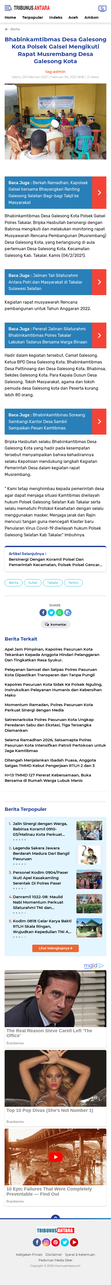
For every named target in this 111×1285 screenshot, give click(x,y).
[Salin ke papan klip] (68, 612)
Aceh (73, 17)
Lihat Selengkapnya (54, 948)
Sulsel (32, 583)
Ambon (91, 17)
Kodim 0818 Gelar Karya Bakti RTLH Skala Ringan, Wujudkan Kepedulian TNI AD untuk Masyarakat (42, 926)
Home (10, 17)
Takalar (52, 583)
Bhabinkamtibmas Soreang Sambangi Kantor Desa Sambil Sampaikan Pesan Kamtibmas (47, 421)
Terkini (73, 583)
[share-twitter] (51, 612)
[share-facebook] (43, 612)
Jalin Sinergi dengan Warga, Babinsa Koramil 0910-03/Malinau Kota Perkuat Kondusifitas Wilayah (40, 829)
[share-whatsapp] (59, 612)
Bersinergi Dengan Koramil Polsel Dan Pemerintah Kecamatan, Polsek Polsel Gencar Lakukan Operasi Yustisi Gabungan (54, 562)
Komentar (58, 624)
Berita (13, 583)
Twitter (67, 1248)
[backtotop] (55, 1219)
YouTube (77, 1248)
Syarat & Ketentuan (80, 1254)
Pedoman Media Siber (55, 1260)
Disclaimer (53, 1254)
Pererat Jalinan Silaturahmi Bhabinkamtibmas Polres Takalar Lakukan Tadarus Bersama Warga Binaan (48, 335)
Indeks (55, 17)
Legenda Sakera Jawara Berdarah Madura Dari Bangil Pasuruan (41, 853)
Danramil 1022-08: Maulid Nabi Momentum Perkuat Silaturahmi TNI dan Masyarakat (38, 902)
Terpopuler (32, 17)
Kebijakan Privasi (29, 1254)
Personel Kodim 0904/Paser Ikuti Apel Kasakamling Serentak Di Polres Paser (40, 878)
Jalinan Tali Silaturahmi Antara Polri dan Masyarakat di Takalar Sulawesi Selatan (45, 282)
